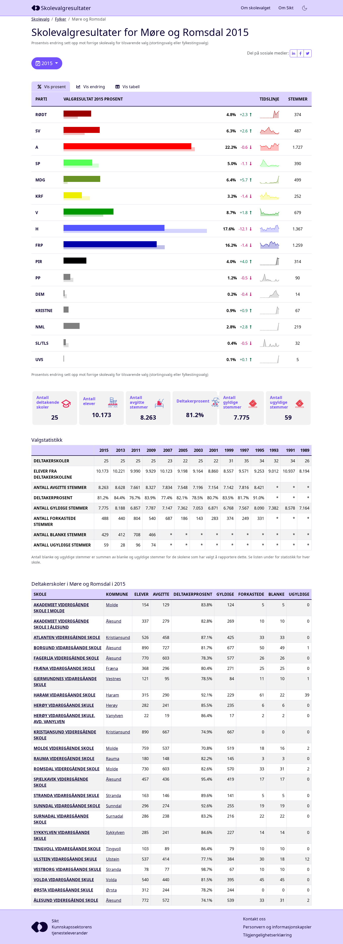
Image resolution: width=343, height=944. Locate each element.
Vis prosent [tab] (54, 86)
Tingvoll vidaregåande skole (67, 849)
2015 (47, 63)
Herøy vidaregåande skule (64, 705)
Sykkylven (115, 832)
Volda (111, 879)
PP (37, 278)
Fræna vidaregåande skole (64, 668)
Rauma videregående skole (64, 758)
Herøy (112, 705)
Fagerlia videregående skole (66, 658)
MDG (40, 180)
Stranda (113, 795)
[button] (305, 8)
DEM (39, 294)
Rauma (112, 758)
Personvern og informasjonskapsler (277, 927)
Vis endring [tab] (93, 86)
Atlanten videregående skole (67, 637)
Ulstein (112, 859)
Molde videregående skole (64, 748)
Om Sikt (286, 8)
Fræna (112, 668)
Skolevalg (40, 19)
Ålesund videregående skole (66, 900)
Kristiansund (118, 637)
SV (37, 131)
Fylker (60, 19)
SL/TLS (41, 343)
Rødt (41, 114)
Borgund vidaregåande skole (67, 648)
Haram (112, 695)
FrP (39, 245)
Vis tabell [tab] (131, 86)
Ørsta (111, 890)
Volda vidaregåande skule (64, 879)
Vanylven (114, 715)
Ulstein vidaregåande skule (65, 859)
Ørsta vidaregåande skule (63, 890)
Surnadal (114, 816)
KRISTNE (43, 310)
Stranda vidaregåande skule (66, 795)
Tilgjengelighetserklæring (267, 935)
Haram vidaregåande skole (64, 695)
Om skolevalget (255, 8)
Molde (112, 605)
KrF (39, 196)
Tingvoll (113, 849)
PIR (38, 261)
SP (37, 163)
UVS (39, 359)
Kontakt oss (254, 919)
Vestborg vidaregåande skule (67, 869)
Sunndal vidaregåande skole (67, 806)
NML (40, 327)
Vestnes (113, 678)
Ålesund (113, 621)
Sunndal (114, 806)
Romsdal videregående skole (66, 769)
